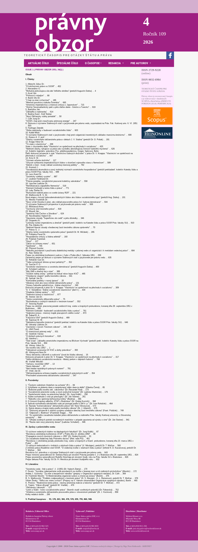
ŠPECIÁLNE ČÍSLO (67, 63)
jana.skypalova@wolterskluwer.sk (147, 528)
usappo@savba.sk (40, 528)
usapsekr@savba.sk (91, 528)
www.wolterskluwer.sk (140, 531)
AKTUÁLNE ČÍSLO (38, 63)
